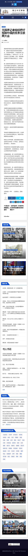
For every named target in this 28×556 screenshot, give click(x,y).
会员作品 (5, 233)
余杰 (9, 437)
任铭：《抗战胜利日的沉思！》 (11, 335)
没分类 (13, 233)
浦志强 (4, 451)
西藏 (21, 453)
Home (14, 552)
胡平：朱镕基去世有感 (8, 338)
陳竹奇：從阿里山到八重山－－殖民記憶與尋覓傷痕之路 (13, 253)
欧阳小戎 (5, 448)
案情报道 (5, 525)
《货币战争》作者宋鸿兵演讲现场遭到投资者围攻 (16, 207)
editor (5, 40)
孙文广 (19, 440)
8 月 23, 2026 (8, 501)
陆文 (9, 456)
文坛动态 (3, 26)
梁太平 (22, 445)
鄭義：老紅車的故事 (8, 381)
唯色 (15, 440)
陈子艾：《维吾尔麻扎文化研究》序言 (12, 373)
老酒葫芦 (9, 453)
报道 (14, 266)
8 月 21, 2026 (8, 532)
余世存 (4, 437)
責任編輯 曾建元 (16, 239)
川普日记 (9, 442)
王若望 (17, 451)
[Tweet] (20, 198)
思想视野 (11, 266)
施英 (4, 445)
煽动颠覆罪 (10, 525)
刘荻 (4, 440)
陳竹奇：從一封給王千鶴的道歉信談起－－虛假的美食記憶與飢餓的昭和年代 (13, 237)
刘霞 (8, 440)
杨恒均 (12, 445)
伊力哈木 (15, 434)
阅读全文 (8, 424)
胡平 (13, 453)
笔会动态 (21, 266)
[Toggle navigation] (13, 17)
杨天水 (8, 445)
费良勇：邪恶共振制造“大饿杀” (10, 342)
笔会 (4, 453)
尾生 (23, 440)
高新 (21, 456)
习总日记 (5, 434)
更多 (4, 389)
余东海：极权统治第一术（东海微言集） (13, 288)
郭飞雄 (4, 456)
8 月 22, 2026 (8, 516)
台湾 (11, 440)
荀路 (17, 453)
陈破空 (12, 456)
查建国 (17, 445)
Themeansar (23, 551)
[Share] (12, 198)
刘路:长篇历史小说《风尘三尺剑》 (11, 377)
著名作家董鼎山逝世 (6, 207)
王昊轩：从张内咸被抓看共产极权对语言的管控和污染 (13, 497)
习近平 (10, 434)
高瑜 (4, 459)
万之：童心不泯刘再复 (8, 364)
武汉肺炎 (15, 448)
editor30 (16, 485)
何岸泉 (20, 434)
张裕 (18, 442)
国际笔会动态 (6, 266)
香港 (17, 456)
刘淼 (21, 437)
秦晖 (22, 451)
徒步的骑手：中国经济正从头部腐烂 (12, 297)
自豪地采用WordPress (7, 551)
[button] (22, 17)
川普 (4, 442)
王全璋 (12, 451)
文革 (22, 442)
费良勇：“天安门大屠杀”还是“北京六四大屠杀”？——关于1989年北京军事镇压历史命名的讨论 (14, 313)
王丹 (9, 451)
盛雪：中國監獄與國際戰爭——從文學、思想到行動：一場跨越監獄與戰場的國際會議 (13, 271)
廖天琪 (13, 442)
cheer (15, 532)
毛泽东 (20, 448)
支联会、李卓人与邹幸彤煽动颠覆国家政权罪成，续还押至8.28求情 (13, 529)
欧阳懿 (10, 448)
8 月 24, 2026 (8, 485)
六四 (12, 437)
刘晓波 (16, 437)
